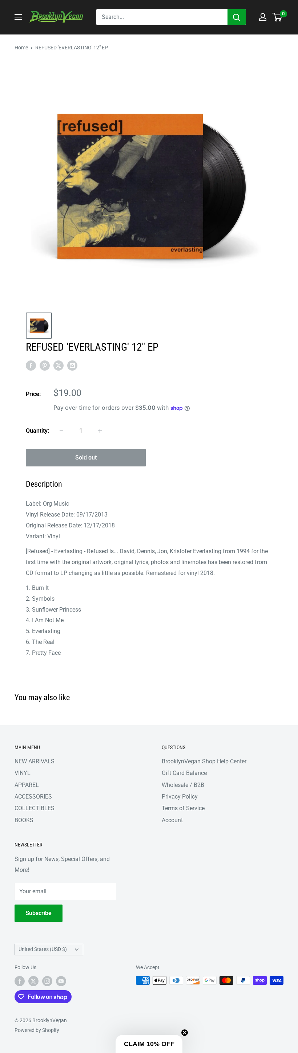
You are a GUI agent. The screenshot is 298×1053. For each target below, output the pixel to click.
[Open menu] (18, 17)
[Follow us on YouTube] (61, 981)
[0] (277, 17)
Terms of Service (183, 808)
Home (21, 47)
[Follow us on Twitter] (33, 981)
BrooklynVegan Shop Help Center (204, 761)
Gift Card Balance (184, 773)
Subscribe (38, 913)
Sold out (86, 457)
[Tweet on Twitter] (58, 365)
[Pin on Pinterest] (45, 365)
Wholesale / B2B (183, 784)
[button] (149, 1044)
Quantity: (37, 430)
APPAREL (27, 784)
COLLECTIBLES (35, 808)
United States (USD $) (43, 949)
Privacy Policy (180, 796)
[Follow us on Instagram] (47, 981)
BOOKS (24, 820)
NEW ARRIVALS (35, 761)
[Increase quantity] (100, 430)
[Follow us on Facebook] (20, 981)
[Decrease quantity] (61, 430)
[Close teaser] (184, 1032)
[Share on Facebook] (31, 365)
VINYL (23, 773)
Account (172, 820)
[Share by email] (72, 365)
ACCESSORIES (33, 796)
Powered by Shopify (37, 1030)
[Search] (236, 17)
